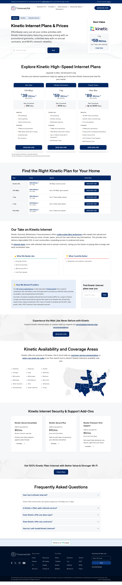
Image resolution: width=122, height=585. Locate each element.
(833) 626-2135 (102, 8)
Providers (51, 7)
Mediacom (70, 571)
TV (33, 567)
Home (34, 560)
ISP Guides (46, 563)
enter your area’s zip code (33, 360)
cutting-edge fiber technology (69, 236)
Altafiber (57, 571)
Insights (45, 567)
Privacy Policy (107, 581)
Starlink (57, 567)
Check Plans (61, 474)
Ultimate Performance (61, 87)
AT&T (80, 563)
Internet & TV (41, 7)
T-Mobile (57, 563)
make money (45, 1)
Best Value (28, 87)
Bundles (23, 18)
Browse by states (76, 7)
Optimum (69, 567)
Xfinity (57, 560)
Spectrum (70, 560)
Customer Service (33, 18)
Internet (15, 18)
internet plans (19, 246)
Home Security (62, 7)
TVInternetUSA (51, 291)
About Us (35, 571)
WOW (80, 567)
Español (109, 1)
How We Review (97, 569)
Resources (59, 9)
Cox (68, 563)
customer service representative (84, 357)
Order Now (99, 50)
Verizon (81, 560)
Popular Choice (93, 87)
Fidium (81, 571)
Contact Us (46, 571)
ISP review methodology (24, 291)
